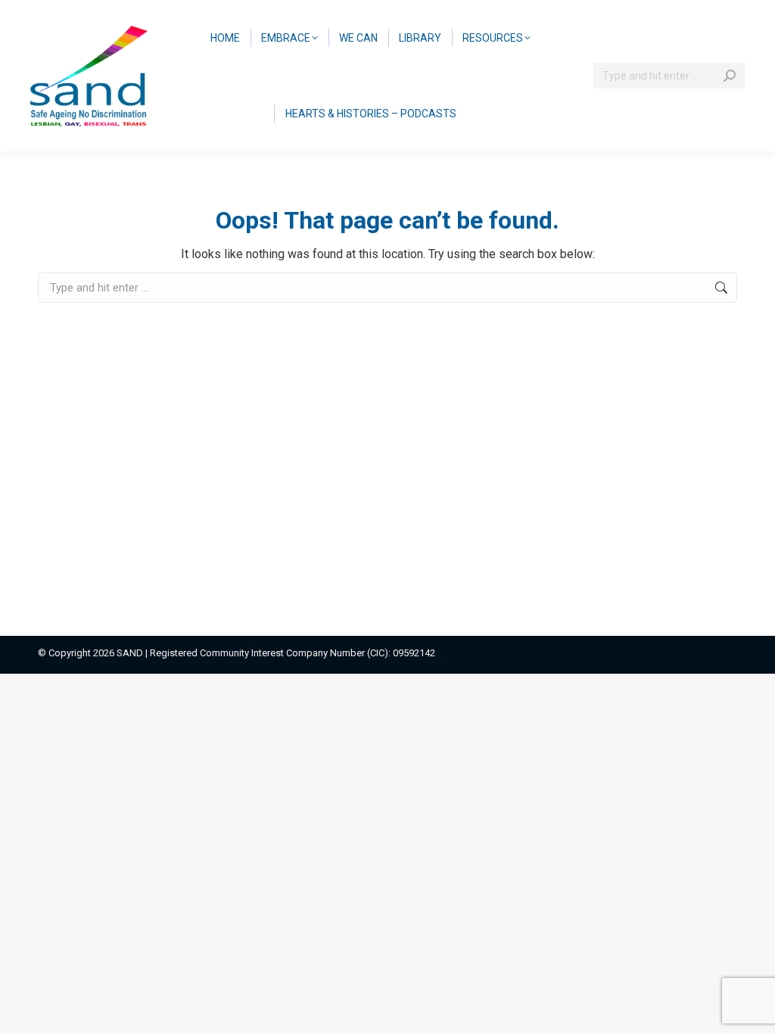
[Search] (730, 76)
